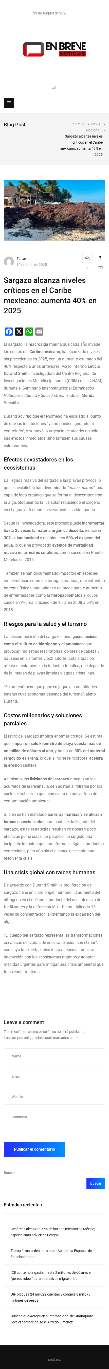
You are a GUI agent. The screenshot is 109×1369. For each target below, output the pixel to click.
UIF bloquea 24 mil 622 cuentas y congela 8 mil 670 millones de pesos (50, 1297)
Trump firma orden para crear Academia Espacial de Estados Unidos (51, 1254)
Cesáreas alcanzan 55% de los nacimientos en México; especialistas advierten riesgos (53, 1232)
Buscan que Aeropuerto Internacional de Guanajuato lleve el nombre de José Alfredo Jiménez (52, 1319)
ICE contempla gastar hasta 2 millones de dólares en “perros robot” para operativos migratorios (52, 1275)
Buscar (9, 1173)
